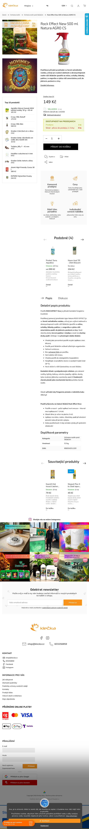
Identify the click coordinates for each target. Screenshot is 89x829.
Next (82, 239)
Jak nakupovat (7, 680)
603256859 (60, 643)
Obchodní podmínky (9, 683)
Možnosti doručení (54, 115)
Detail (48, 285)
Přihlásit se (73, 602)
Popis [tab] (49, 298)
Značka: (48, 96)
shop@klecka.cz (36, 643)
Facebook (41, 638)
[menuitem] (28, 6)
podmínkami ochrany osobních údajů (55, 608)
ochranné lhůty (54, 352)
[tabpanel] (53, 266)
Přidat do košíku (61, 147)
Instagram (47, 638)
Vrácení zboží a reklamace (12, 696)
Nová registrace (7, 765)
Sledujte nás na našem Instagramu (46, 519)
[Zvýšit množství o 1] (59, 138)
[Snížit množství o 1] (46, 138)
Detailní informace (47, 85)
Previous (45, 239)
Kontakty (5, 689)
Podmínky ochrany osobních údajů (14, 686)
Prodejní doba (7, 692)
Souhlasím (45, 821)
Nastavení (44, 825)
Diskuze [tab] (63, 298)
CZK (63, 6)
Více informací (71, 816)
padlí (79, 78)
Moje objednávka (8, 699)
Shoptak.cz (55, 799)
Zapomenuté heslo (8, 768)
